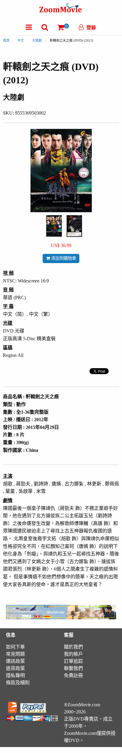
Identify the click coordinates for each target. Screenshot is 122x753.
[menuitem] (29, 27)
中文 (20, 40)
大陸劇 (37, 40)
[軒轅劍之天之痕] (54, 225)
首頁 (6, 40)
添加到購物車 (63, 258)
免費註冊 (73, 675)
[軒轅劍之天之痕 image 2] (74, 226)
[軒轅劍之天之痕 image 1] (54, 226)
